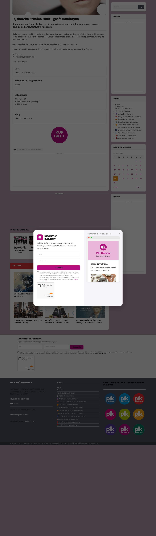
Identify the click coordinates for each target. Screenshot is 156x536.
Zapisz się (59, 268)
